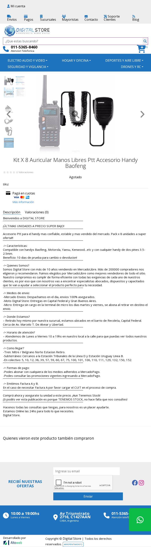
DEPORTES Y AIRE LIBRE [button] (123, 60)
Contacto (91, 19)
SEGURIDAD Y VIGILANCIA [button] (27, 67)
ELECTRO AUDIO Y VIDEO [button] (26, 60)
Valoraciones (26, 172)
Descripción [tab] (12, 212)
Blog (135, 19)
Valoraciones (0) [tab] (37, 212)
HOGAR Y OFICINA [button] (75, 60)
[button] (142, 49)
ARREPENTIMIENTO (73, 544)
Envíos (12, 19)
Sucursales (48, 19)
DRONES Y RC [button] (131, 67)
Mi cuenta (17, 6)
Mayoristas (70, 19)
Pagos (28, 19)
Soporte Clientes (112, 18)
